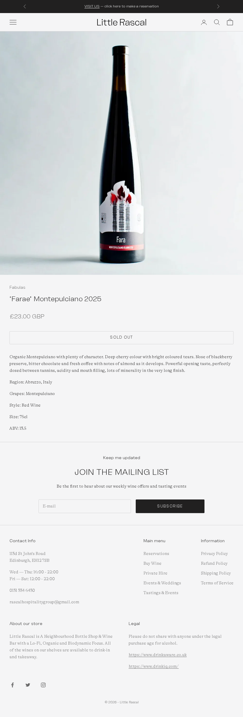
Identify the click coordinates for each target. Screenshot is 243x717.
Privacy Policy (214, 554)
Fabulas (17, 287)
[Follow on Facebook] (12, 685)
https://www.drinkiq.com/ (154, 666)
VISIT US (92, 6)
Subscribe (170, 506)
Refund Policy (214, 563)
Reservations (156, 554)
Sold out (121, 337)
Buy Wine (152, 563)
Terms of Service (217, 583)
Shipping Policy (216, 573)
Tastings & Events (160, 593)
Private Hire (155, 573)
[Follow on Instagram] (43, 685)
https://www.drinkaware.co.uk (158, 655)
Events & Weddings (162, 583)
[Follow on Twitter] (28, 685)
